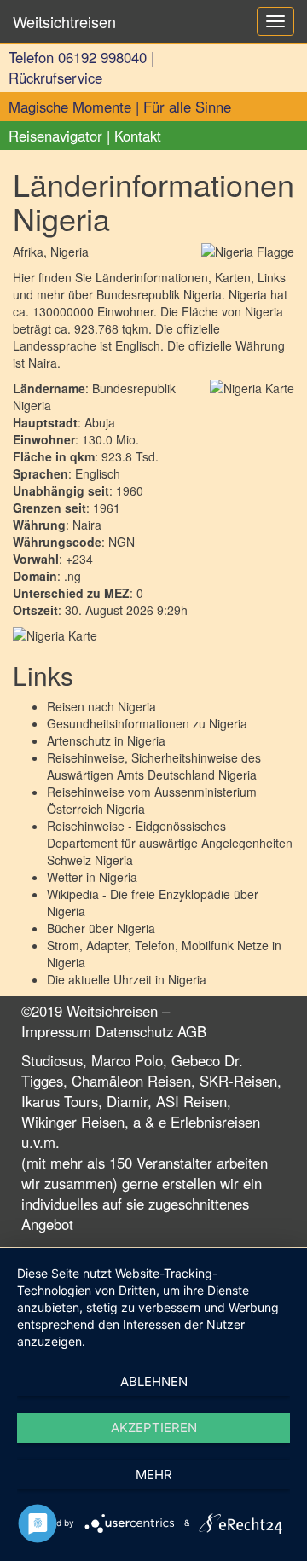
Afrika (28, 251)
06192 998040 (102, 57)
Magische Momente (70, 106)
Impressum (56, 1031)
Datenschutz (134, 1031)
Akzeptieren (154, 1427)
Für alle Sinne (187, 106)
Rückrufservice (55, 77)
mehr (154, 1474)
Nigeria (137, 706)
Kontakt (137, 135)
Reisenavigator (55, 135)
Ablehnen (154, 1381)
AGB (191, 1031)
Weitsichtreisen (64, 21)
